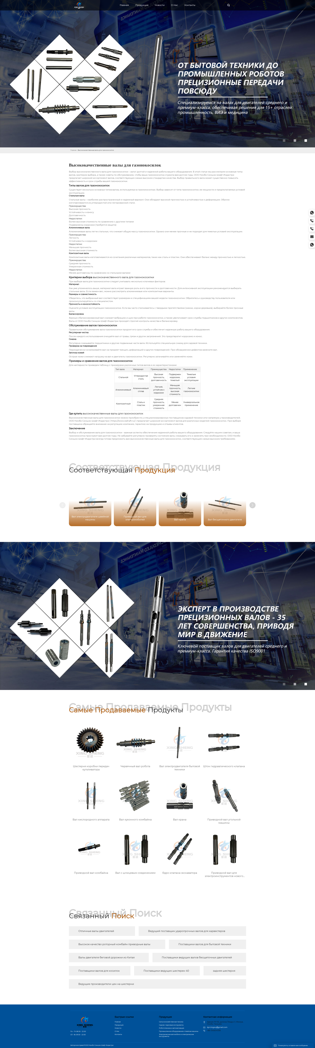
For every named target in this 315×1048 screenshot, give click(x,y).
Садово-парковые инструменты (171, 1025)
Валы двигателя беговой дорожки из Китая (106, 957)
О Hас (117, 1031)
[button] (252, 505)
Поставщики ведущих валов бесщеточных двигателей (197, 957)
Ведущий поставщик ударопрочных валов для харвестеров (186, 931)
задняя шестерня (224, 970)
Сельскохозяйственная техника (171, 1022)
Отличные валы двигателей (96, 931)
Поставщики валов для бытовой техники (204, 944)
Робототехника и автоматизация (171, 1028)
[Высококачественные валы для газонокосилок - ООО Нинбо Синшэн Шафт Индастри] (79, 5)
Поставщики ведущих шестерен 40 (166, 970)
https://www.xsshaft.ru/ (123, 421)
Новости (118, 1028)
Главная (73, 150)
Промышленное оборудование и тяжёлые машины (178, 1031)
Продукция (119, 1025)
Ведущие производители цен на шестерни (106, 984)
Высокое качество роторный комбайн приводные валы (114, 944)
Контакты (118, 1034)
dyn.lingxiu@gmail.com (217, 1027)
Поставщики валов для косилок (99, 970)
